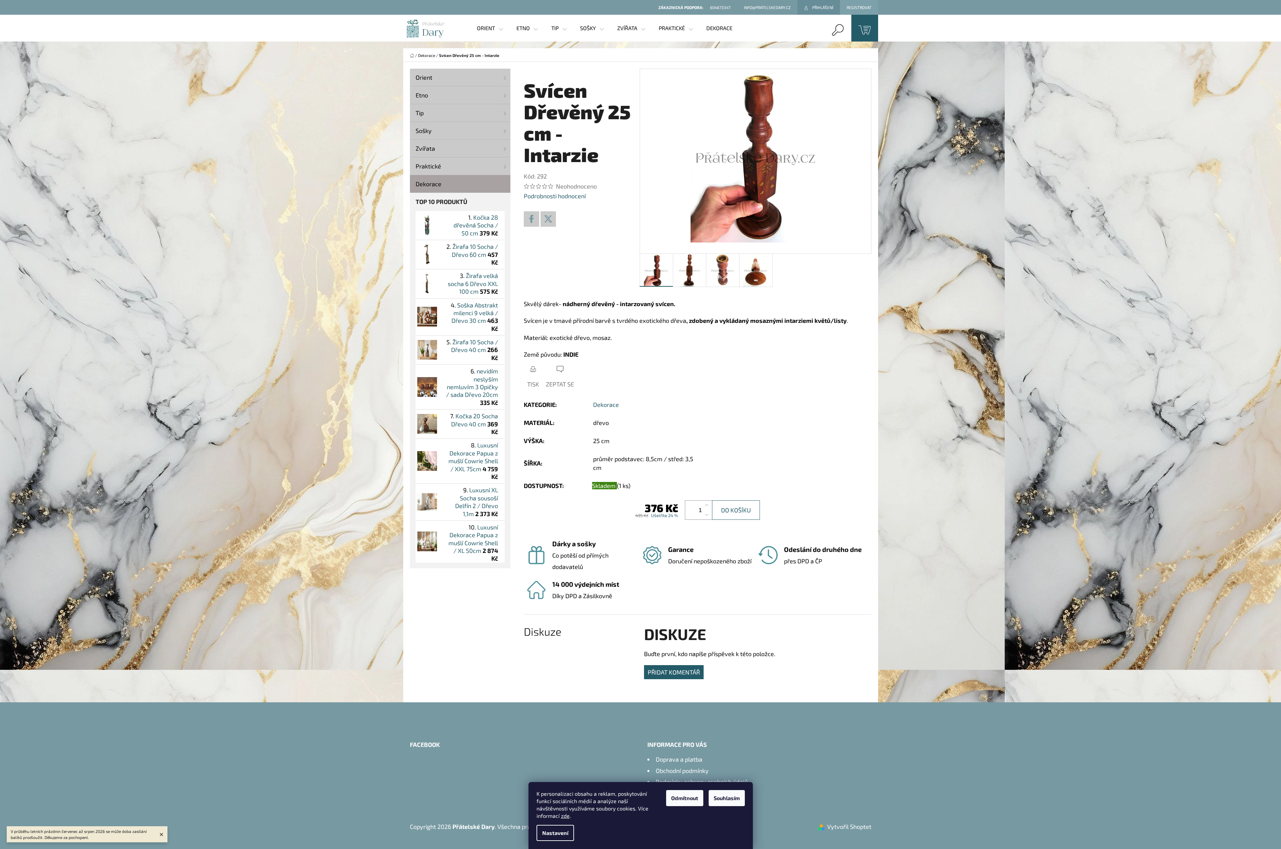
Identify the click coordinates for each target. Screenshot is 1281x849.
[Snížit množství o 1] (706, 514)
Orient (424, 77)
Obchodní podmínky (682, 770)
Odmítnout (684, 798)
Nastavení (555, 833)
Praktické (428, 166)
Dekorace (428, 184)
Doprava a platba (679, 759)
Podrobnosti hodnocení (555, 196)
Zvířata (425, 148)
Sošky (424, 130)
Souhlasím (727, 798)
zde (565, 815)
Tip (420, 113)
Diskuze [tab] (542, 631)
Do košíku (736, 510)
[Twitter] (548, 219)
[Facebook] (531, 219)
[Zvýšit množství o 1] (706, 505)
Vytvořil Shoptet (849, 826)
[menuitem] (490, 28)
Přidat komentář (674, 672)
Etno (422, 95)
